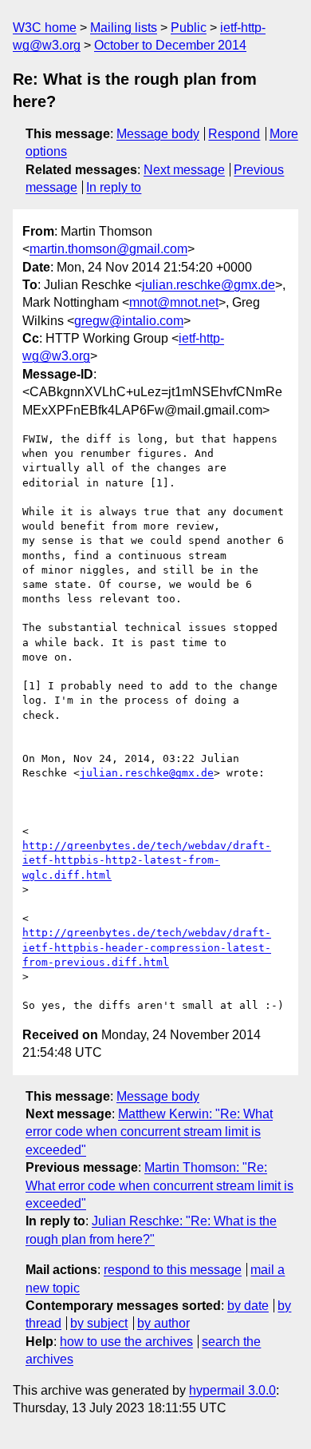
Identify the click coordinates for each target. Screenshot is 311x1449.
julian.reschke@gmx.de (208, 285)
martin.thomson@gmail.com (108, 249)
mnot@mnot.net (173, 302)
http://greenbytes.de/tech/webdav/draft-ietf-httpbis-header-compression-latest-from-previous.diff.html (146, 947)
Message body (157, 134)
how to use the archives (126, 1341)
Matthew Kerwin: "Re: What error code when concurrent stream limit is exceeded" (149, 1132)
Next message (184, 170)
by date (248, 1305)
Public (189, 27)
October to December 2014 (170, 45)
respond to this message (173, 1269)
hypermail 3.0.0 (232, 1390)
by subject (99, 1323)
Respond (234, 134)
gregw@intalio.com (128, 321)
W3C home (45, 27)
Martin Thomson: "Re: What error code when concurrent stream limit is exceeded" (159, 1185)
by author (163, 1323)
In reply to (113, 187)
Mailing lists (123, 27)
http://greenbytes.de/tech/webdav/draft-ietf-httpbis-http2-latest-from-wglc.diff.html (146, 860)
